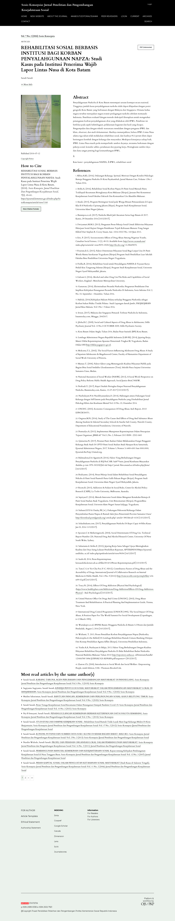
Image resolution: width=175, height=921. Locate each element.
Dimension (59, 836)
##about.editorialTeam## (84, 16)
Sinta (56, 815)
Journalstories (60, 852)
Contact (25, 21)
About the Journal (57, 16)
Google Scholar (61, 826)
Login (150, 4)
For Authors (93, 817)
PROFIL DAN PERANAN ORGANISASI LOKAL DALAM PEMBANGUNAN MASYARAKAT (95, 742)
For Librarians (94, 820)
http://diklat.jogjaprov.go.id (98, 344)
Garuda (57, 831)
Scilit (56, 847)
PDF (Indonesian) (146, 47)
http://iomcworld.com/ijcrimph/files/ (133, 576)
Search (148, 21)
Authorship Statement (31, 828)
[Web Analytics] (25, 903)
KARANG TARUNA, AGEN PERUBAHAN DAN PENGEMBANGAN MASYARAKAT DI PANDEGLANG (85, 679)
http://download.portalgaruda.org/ (91, 517)
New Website (37, 16)
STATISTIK (34, 903)
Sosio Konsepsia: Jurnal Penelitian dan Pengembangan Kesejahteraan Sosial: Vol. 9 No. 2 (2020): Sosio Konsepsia (85, 691)
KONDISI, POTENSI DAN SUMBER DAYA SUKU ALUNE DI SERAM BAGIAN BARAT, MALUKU (82, 734)
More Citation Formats (31, 209)
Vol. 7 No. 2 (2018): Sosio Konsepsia (38, 36)
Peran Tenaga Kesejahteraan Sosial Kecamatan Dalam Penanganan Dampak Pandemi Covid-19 (77, 705)
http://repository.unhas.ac (123, 655)
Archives (147, 16)
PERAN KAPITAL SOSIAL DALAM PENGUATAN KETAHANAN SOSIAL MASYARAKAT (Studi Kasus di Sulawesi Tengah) (93, 762)
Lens (56, 841)
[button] (26, 84)
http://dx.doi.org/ (117, 245)
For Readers (93, 813)
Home (24, 16)
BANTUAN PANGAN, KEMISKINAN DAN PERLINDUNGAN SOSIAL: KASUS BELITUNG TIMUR (101, 696)
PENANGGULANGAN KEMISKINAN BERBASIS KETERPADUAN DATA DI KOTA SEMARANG (96, 713)
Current (134, 16)
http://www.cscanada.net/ (134, 241)
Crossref (57, 821)
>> (32, 777)
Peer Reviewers (109, 16)
